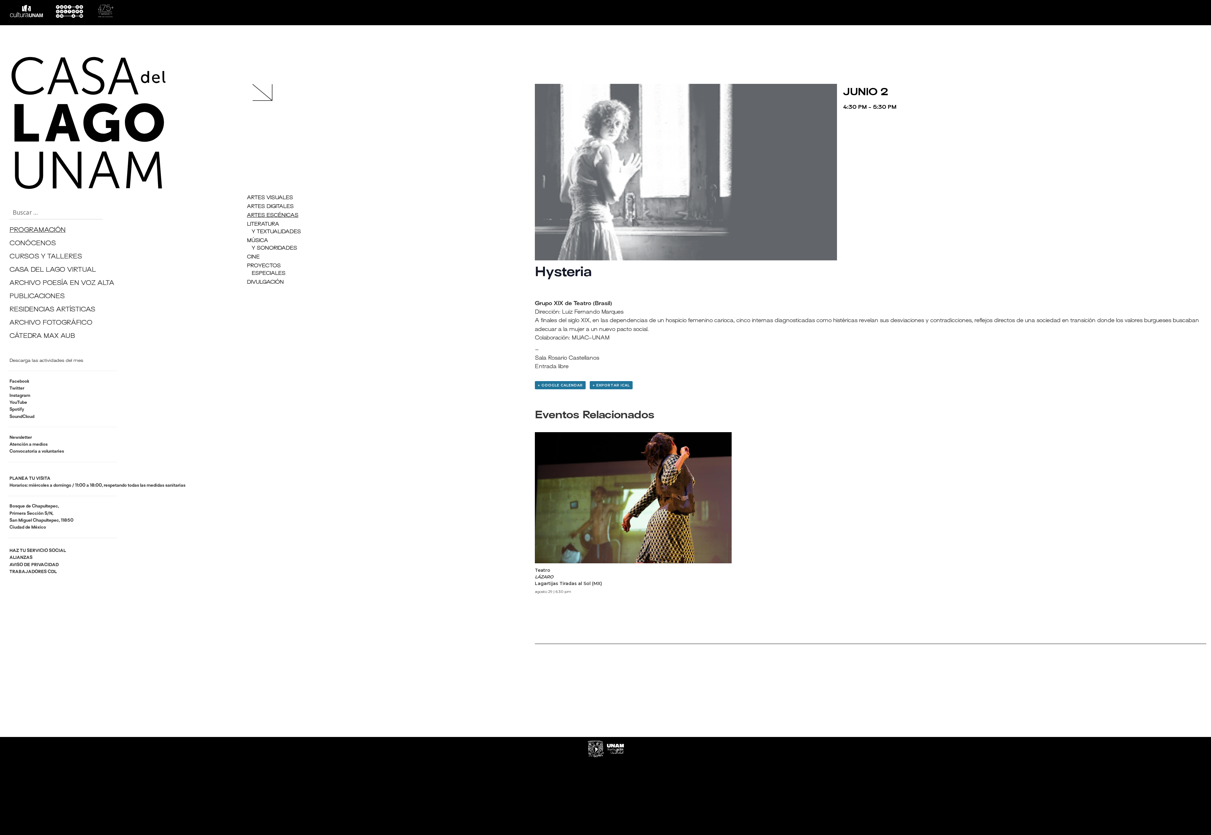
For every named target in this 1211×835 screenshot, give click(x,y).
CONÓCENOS (32, 244)
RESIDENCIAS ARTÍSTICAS (52, 310)
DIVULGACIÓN (265, 282)
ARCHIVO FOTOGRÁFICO (50, 323)
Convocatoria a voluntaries (36, 451)
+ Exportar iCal (611, 385)
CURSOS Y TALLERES (45, 257)
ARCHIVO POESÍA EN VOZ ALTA (61, 284)
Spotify (16, 410)
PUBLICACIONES (37, 297)
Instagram (19, 396)
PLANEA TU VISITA (29, 479)
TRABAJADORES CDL (33, 572)
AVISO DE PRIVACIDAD (34, 565)
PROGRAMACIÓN (37, 231)
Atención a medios (28, 445)
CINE (253, 257)
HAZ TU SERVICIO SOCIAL (37, 551)
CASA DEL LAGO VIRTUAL (52, 270)
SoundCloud (21, 417)
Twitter (16, 388)
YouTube (18, 403)
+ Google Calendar (560, 385)
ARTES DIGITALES (270, 206)
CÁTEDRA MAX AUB (42, 336)
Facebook (19, 382)
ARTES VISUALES (270, 197)
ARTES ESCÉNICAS (272, 215)
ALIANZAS (20, 558)
